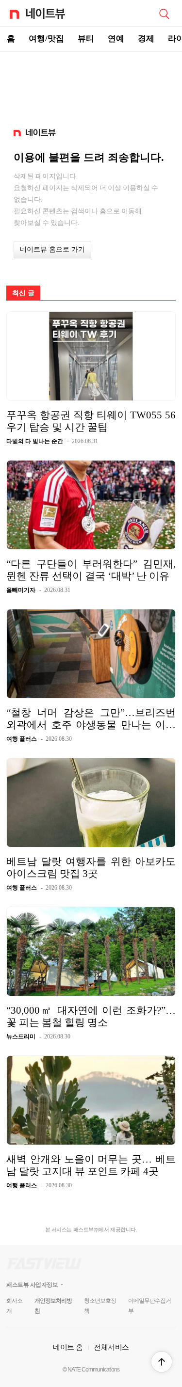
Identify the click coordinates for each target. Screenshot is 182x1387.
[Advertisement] (91, 85)
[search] (164, 13)
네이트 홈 (68, 1347)
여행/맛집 (46, 38)
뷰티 (86, 38)
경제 (146, 38)
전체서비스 (111, 1347)
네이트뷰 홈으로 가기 (52, 249)
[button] (161, 1361)
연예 (116, 38)
